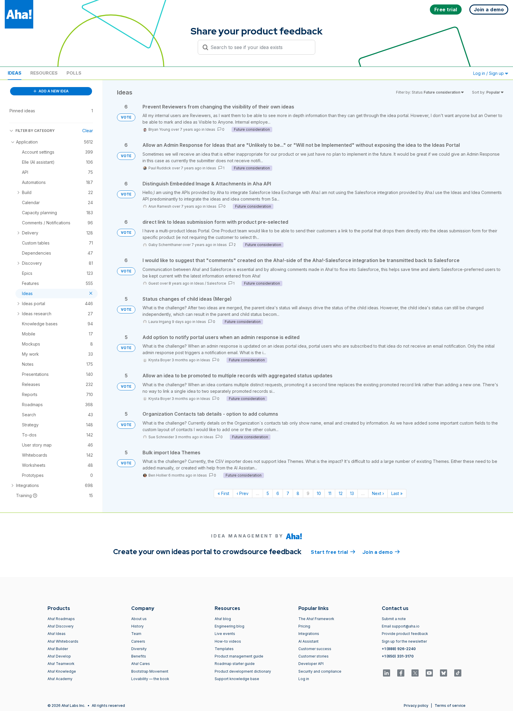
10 (319, 493)
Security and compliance (319, 671)
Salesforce (216, 283)
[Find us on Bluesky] (443, 673)
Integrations (308, 633)
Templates (224, 649)
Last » (397, 493)
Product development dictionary (243, 671)
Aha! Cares (140, 663)
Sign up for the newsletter (404, 641)
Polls (73, 73)
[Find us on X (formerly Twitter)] (415, 673)
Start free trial (333, 552)
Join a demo (381, 552)
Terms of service (450, 705)
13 (352, 493)
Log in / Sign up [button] (489, 73)
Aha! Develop (59, 656)
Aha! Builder (58, 649)
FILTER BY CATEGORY (35, 130)
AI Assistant (308, 641)
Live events (225, 633)
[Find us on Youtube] (429, 673)
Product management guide (239, 656)
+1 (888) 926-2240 (399, 649)
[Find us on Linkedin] (386, 673)
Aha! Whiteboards (63, 641)
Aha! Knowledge (62, 671)
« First (223, 493)
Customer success (314, 649)
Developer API (311, 663)
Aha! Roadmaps (61, 619)
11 (329, 493)
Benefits (138, 656)
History (137, 626)
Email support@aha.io (400, 626)
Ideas (14, 73)
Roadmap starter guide (235, 663)
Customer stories (313, 656)
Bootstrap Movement (149, 671)
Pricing (304, 626)
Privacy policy (416, 705)
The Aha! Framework (316, 619)
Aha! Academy (60, 679)
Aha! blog (223, 619)
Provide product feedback (405, 633)
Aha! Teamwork (61, 663)
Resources (44, 73)
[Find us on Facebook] (401, 673)
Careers (138, 641)
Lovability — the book (150, 679)
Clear (87, 130)
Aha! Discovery (61, 626)
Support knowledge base (237, 679)
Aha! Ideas (57, 633)
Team (136, 633)
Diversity (139, 649)
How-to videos (228, 641)
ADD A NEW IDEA (53, 91)
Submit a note (394, 619)
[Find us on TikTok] (458, 673)
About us (139, 619)
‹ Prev (242, 493)
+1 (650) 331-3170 (398, 656)
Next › (378, 493)
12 (341, 493)
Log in (303, 679)
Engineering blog (229, 626)
